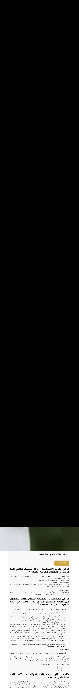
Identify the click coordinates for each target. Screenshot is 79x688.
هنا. (30, 629)
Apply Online (62, 563)
